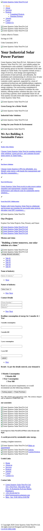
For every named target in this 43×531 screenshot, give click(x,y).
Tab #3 (8, 262)
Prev (7, 293)
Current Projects (34, 452)
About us (9, 465)
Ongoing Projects (16, 16)
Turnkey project (7, 392)
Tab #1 (8, 258)
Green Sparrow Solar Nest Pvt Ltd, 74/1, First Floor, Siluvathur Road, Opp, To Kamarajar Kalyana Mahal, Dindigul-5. (19, 488)
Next (7, 280)
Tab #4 (8, 265)
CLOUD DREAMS (8, 529)
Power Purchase (19, 392)
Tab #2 (8, 260)
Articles (8, 18)
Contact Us (10, 23)
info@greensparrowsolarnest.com (18, 495)
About (8, 8)
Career (8, 20)
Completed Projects (17, 14)
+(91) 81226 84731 (13, 493)
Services (9, 10)
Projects (8, 469)
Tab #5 (8, 267)
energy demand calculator (10, 254)
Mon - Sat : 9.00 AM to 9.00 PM (17, 497)
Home (8, 6)
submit (4, 358)
